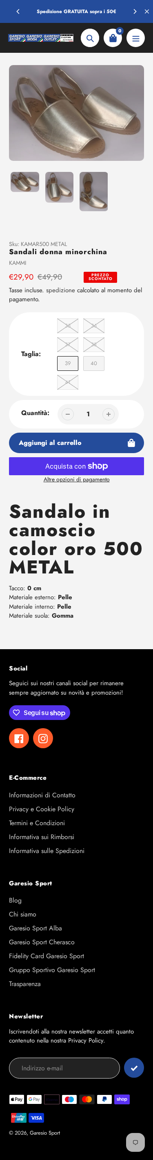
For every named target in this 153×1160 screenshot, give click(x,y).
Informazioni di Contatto (42, 795)
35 (68, 325)
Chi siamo (22, 914)
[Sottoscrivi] (134, 1068)
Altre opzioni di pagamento (77, 479)
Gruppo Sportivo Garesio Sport (52, 970)
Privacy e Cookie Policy (41, 809)
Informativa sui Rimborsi (41, 837)
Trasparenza (25, 983)
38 (94, 344)
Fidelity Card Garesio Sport (46, 956)
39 (68, 363)
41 (68, 382)
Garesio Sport (45, 1133)
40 (94, 363)
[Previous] (18, 11)
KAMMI (17, 263)
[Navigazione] (135, 38)
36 (94, 325)
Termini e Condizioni (37, 823)
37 (68, 344)
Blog (15, 900)
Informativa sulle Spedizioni (46, 850)
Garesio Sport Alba (35, 928)
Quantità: (35, 413)
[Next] (135, 11)
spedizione (61, 290)
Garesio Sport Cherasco (42, 942)
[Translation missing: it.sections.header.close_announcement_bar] (147, 11)
